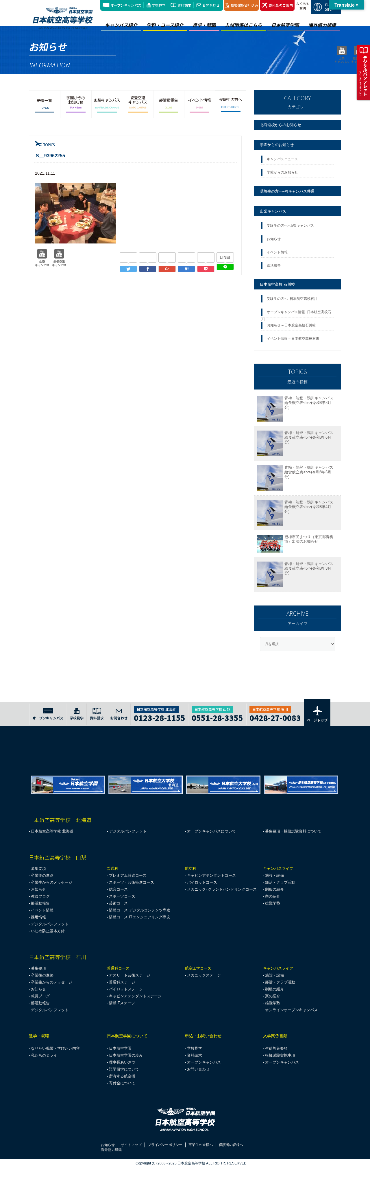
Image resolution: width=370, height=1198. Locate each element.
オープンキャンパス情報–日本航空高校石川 (296, 314)
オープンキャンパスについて (211, 831)
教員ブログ (40, 896)
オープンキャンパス (125, 5)
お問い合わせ (198, 1069)
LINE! (225, 257)
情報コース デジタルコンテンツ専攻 (139, 910)
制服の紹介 (274, 889)
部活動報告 (40, 903)
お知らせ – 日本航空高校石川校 (291, 325)
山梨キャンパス (273, 211)
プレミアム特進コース (128, 875)
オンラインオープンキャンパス (291, 1010)
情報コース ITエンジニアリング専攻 (139, 917)
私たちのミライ (44, 1055)
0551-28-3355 (217, 717)
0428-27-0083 (275, 717)
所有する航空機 (122, 1076)
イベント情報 (278, 252)
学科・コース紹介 (165, 24)
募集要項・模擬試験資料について (293, 831)
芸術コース (118, 903)
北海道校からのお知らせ (280, 125)
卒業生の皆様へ (200, 1145)
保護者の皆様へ (231, 1145)
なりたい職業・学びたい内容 (55, 1048)
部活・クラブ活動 (280, 882)
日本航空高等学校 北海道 (52, 831)
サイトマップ (131, 1145)
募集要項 (38, 868)
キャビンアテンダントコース (211, 875)
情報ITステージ (122, 1003)
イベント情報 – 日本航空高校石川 (293, 339)
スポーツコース (122, 896)
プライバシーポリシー (165, 1145)
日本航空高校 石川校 (277, 284)
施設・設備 (274, 875)
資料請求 (184, 5)
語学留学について (124, 1069)
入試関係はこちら (243, 24)
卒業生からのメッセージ (51, 882)
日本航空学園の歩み (126, 1055)
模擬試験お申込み (244, 5)
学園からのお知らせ (277, 145)
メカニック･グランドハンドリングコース (222, 889)
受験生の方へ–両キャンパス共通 (287, 191)
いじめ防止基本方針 (48, 931)
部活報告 (274, 265)
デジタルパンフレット (128, 831)
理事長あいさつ (122, 1062)
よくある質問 (302, 5)
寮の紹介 (272, 896)
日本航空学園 (285, 24)
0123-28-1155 (159, 717)
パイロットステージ (126, 989)
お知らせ (274, 239)
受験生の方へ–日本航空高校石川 (292, 299)
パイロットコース (202, 882)
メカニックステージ (204, 975)
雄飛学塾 (272, 903)
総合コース (118, 889)
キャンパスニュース (282, 159)
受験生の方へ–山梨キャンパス (290, 226)
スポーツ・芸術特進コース (131, 882)
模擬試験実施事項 (280, 1055)
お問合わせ (211, 5)
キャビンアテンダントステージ (135, 996)
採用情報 (38, 917)
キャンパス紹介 (121, 24)
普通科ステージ (122, 982)
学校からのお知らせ (282, 172)
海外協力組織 (322, 24)
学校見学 (159, 5)
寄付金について (122, 1083)
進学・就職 (204, 24)
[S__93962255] (186, 269)
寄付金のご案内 (281, 5)
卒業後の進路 (42, 875)
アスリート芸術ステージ (129, 975)
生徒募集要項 (276, 1048)
